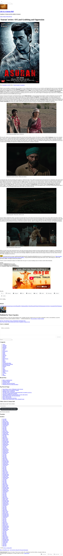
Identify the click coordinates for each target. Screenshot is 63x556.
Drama (4, 16)
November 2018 (5, 501)
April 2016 (4, 534)
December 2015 (5, 539)
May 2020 (4, 481)
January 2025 (5, 431)
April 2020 (4, 482)
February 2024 (5, 438)
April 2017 (4, 521)
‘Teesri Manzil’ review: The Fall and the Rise (11, 395)
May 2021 (4, 468)
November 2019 (5, 488)
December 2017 (5, 513)
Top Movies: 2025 (6, 382)
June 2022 (4, 455)
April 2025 (4, 430)
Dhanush (17, 306)
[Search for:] (6, 3)
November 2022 (5, 449)
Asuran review (13, 306)
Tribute (3, 371)
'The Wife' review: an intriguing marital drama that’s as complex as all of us (17, 392)
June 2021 (4, 467)
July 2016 (4, 531)
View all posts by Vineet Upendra (37, 318)
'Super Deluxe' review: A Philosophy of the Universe (12, 389)
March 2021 (4, 470)
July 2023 (4, 446)
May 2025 (4, 428)
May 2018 (4, 508)
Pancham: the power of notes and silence (10, 384)
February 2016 (5, 537)
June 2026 (4, 420)
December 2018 (5, 500)
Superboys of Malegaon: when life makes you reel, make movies (15, 394)
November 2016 (5, 527)
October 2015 (5, 541)
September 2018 (5, 503)
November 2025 (5, 423)
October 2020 (5, 476)
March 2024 (4, 437)
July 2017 (4, 518)
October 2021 (5, 463)
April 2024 (4, 436)
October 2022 (5, 451)
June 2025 (4, 427)
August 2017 (5, 517)
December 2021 (5, 460)
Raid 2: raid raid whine (6, 396)
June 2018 (4, 507)
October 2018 (5, 502)
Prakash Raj (37, 306)
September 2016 (5, 529)
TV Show (4, 373)
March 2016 (4, 535)
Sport (3, 368)
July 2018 (4, 506)
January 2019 (5, 499)
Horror (3, 357)
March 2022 (4, 458)
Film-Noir (4, 355)
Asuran (8, 306)
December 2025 (5, 422)
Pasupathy (33, 306)
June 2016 (4, 532)
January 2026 (5, 421)
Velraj (56, 306)
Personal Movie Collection (7, 364)
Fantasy (3, 354)
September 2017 (5, 516)
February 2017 (5, 523)
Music (3, 359)
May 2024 (4, 435)
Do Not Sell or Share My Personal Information (19, 549)
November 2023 (5, 442)
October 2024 (5, 433)
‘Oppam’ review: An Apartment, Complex (10, 390)
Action (1, 16)
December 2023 (5, 441)
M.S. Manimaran (22, 306)
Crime (3, 349)
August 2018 (5, 505)
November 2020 (5, 475)
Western (4, 375)
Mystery (4, 362)
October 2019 (5, 489)
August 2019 (5, 491)
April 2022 (4, 457)
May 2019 (4, 495)
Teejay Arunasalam (51, 306)
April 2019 (4, 496)
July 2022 (4, 454)
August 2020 (5, 478)
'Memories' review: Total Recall (8, 391)
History (3, 356)
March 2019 (4, 497)
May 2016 (4, 533)
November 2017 (5, 514)
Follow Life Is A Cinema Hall (7, 401)
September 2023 (5, 444)
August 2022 (5, 453)
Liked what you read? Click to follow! (8, 408)
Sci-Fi (3, 367)
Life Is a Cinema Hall (7, 11)
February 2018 (5, 511)
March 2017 (4, 522)
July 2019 (4, 492)
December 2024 (5, 432)
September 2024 (5, 434)
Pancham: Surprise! (6, 381)
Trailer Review (5, 370)
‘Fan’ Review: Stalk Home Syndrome (9, 393)
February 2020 (5, 485)
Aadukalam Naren (3, 306)
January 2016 (5, 538)
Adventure (4, 345)
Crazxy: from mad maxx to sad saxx (9, 398)
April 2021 (4, 469)
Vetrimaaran (59, 306)
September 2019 (5, 490)
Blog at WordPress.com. (4, 549)
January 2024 (5, 440)
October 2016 (5, 528)
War (3, 374)
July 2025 (4, 426)
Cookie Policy (26, 553)
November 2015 (5, 540)
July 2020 (4, 479)
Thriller (3, 369)
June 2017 (4, 519)
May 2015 (4, 545)
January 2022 (5, 459)
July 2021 (4, 466)
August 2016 (5, 530)
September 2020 (5, 477)
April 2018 (4, 509)
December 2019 (5, 487)
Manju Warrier (28, 306)
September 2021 (5, 464)
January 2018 (5, 512)
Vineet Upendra (16, 85)
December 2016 (5, 525)
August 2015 (5, 542)
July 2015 (4, 543)
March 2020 (4, 484)
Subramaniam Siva (43, 306)
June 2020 (4, 480)
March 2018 (4, 510)
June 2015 (4, 544)
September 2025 (5, 424)
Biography (4, 347)
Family (3, 353)
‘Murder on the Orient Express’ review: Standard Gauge (13, 399)
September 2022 (5, 452)
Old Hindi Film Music (6, 363)
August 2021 (5, 465)
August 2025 (5, 425)
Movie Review (9, 16)
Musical (4, 360)
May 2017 (4, 520)
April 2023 (4, 447)
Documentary (5, 351)
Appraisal (4, 346)
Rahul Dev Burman (6, 365)
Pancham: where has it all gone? (8, 383)
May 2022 (4, 456)
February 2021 (5, 471)
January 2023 (5, 448)
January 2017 (5, 524)
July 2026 (4, 419)
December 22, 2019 (6, 85)
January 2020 (5, 486)
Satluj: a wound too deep (7, 380)
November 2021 (5, 462)
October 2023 (5, 443)
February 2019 (5, 498)
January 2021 (5, 473)
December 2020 (5, 474)
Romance (4, 366)
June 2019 (4, 494)
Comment (59, 336)
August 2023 (5, 445)
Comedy (4, 348)
